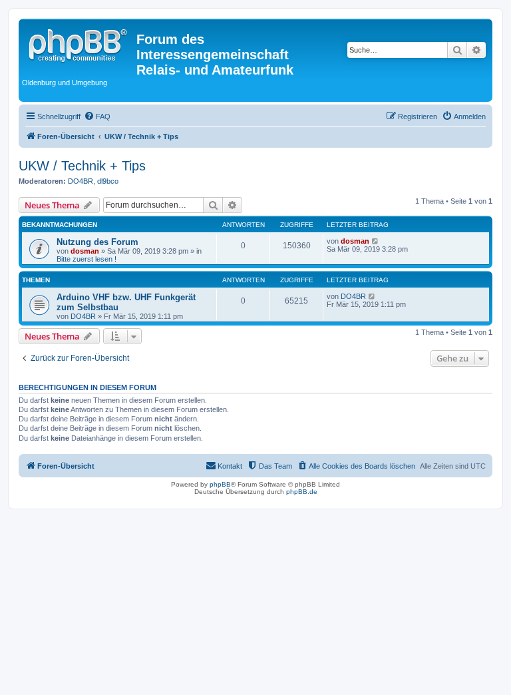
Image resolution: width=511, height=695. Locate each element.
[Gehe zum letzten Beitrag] (375, 241)
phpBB (220, 484)
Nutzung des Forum (97, 242)
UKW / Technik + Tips (82, 165)
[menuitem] (97, 116)
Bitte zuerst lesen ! (86, 259)
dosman (85, 251)
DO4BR (80, 181)
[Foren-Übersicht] (79, 43)
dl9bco (107, 181)
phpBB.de (301, 491)
